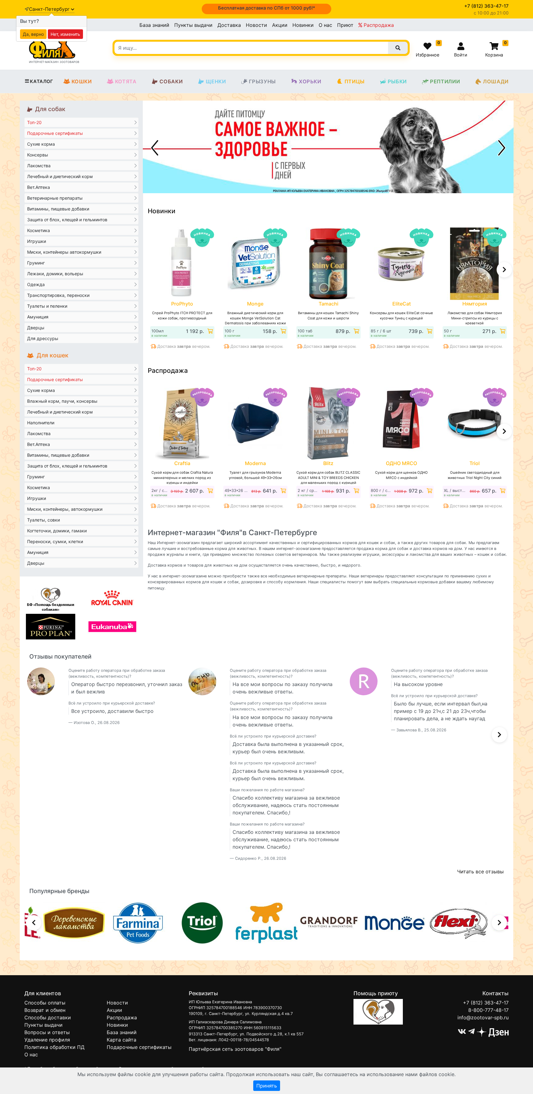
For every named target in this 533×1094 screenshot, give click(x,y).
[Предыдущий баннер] (155, 147)
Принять (266, 1086)
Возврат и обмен (44, 1010)
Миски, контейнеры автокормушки (64, 252)
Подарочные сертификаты (55, 133)
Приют (345, 25)
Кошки (82, 81)
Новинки (303, 25)
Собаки (171, 81)
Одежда (36, 284)
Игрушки (36, 241)
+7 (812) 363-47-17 (486, 1003)
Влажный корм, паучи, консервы (62, 401)
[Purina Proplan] (50, 626)
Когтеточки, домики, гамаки (57, 530)
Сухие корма (41, 144)
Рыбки (397, 81)
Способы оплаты (44, 1003)
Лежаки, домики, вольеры (55, 273)
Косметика (38, 230)
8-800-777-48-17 (488, 1010)
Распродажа (378, 25)
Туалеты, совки (43, 519)
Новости (256, 25)
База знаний (154, 25)
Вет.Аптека (38, 187)
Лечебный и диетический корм (60, 176)
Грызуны (262, 81)
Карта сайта (121, 1040)
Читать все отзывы (480, 871)
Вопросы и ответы (47, 1032)
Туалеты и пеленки (47, 306)
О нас (325, 25)
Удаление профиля (47, 1040)
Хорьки (310, 81)
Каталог (41, 81)
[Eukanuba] (112, 626)
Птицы (355, 81)
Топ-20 (34, 122)
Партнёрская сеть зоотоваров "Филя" (235, 1049)
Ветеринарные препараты (55, 198)
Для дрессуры (42, 338)
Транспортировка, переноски (58, 295)
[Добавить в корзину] (209, 331)
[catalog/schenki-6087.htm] (328, 147)
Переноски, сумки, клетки (55, 541)
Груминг (36, 262)
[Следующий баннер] (502, 147)
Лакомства (39, 165)
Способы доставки (47, 1017)
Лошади (496, 81)
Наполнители (40, 422)
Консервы (37, 154)
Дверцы (35, 327)
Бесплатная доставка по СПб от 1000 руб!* (266, 8)
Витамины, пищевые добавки (58, 208)
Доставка (229, 25)
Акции (279, 25)
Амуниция (37, 316)
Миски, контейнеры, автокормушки (64, 509)
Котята (126, 81)
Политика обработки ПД (54, 1047)
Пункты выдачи (193, 25)
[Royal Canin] (112, 598)
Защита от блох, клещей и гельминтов (67, 219)
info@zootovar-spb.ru (483, 1017)
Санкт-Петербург (50, 9)
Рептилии (445, 81)
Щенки (216, 81)
